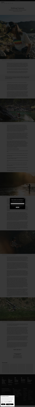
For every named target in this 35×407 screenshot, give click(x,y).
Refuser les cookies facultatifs (10, 404)
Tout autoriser (3, 404)
